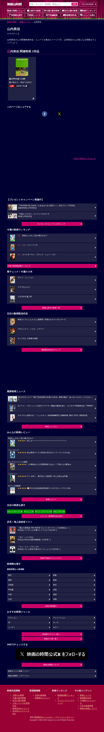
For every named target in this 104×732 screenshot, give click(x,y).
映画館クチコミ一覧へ (51, 634)
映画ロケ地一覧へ (51, 639)
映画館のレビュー (42, 698)
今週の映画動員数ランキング (19, 266)
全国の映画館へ (51, 606)
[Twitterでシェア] (59, 114)
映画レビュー (51, 499)
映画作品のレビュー (21, 708)
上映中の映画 (35, 11)
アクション (12, 618)
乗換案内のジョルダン (43, 717)
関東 (55, 575)
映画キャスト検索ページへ (18, 671)
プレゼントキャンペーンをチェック (51, 224)
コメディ (11, 627)
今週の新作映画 (52, 11)
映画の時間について (51, 665)
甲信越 (10, 590)
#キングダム (58, 511)
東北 (55, 585)
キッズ (55, 622)
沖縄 (55, 599)
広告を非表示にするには (84, 159)
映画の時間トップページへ (18, 676)
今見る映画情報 (86, 706)
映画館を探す (17, 15)
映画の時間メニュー (15, 11)
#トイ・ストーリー (42, 511)
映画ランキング (88, 11)
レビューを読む (88, 15)
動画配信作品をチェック (51, 350)
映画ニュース (35, 15)
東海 (55, 580)
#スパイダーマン (14, 511)
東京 (10, 575)
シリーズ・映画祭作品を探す (51, 516)
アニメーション (59, 618)
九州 (10, 599)
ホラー (55, 627)
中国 (10, 594)
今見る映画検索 (87, 4)
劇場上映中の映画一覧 (51, 308)
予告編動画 (53, 15)
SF (9, 622)
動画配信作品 (71, 15)
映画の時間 (12, 22)
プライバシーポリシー (64, 717)
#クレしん (28, 511)
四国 (55, 594)
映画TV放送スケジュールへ (51, 558)
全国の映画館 (40, 695)
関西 (10, 580)
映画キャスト (25, 22)
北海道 (10, 585)
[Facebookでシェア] (44, 114)
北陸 (55, 590)
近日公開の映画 (70, 11)
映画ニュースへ (51, 427)
